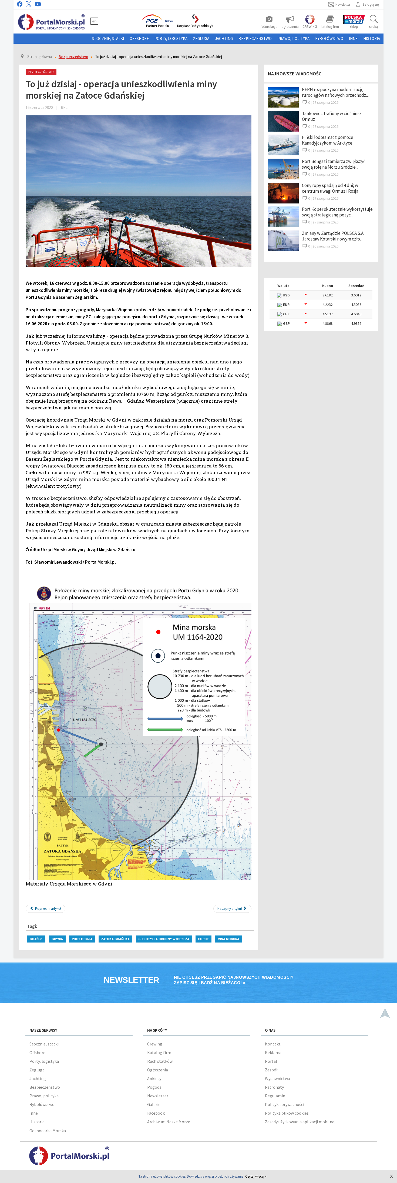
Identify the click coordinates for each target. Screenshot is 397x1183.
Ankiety (154, 1078)
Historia (371, 38)
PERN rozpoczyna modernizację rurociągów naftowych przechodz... (335, 92)
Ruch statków (160, 1061)
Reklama (273, 1052)
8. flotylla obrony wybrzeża (164, 939)
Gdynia (57, 939)
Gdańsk (36, 939)
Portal (271, 1061)
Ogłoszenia (157, 1069)
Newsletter (157, 1095)
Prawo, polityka (293, 38)
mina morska (228, 939)
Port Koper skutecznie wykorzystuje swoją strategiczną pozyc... (337, 212)
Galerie (153, 1104)
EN (94, 21)
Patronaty (274, 1087)
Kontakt (273, 1044)
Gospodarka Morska (47, 1130)
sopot (203, 939)
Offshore (139, 38)
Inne (353, 38)
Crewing (154, 1044)
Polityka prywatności (284, 1104)
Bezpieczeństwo (255, 38)
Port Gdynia (82, 939)
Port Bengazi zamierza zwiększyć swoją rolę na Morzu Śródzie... (333, 164)
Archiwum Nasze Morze (168, 1121)
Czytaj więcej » (256, 1176)
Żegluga (201, 38)
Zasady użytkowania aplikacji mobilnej (300, 1121)
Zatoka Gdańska (115, 939)
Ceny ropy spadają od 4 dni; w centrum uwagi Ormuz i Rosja (330, 188)
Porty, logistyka (170, 38)
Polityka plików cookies (287, 1113)
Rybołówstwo (329, 38)
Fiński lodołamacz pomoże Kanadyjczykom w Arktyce (327, 140)
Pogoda (154, 1087)
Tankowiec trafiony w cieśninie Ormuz (331, 116)
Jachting (224, 38)
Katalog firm (159, 1052)
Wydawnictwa (277, 1078)
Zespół (271, 1069)
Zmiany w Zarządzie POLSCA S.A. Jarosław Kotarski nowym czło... (333, 236)
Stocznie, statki (108, 38)
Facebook (156, 1113)
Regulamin (275, 1095)
